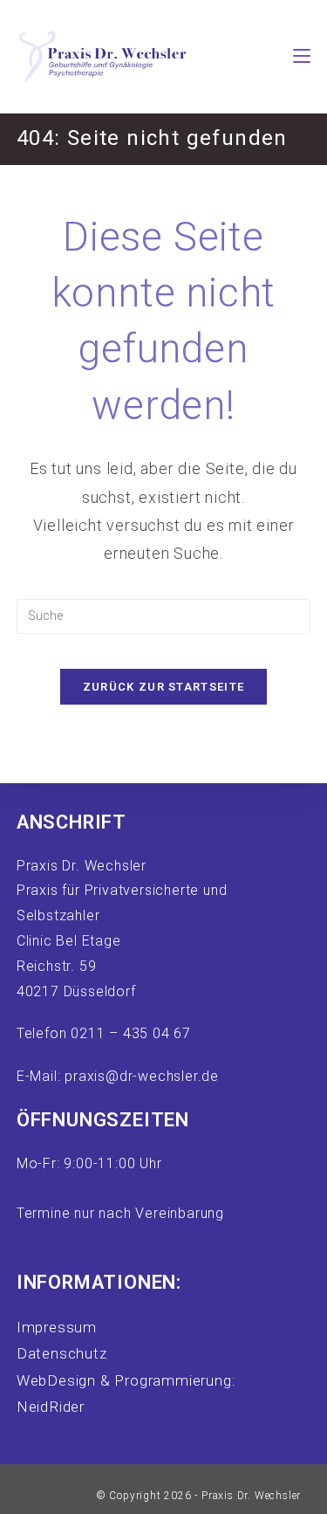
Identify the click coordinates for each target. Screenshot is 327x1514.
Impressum (57, 1327)
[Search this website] (164, 615)
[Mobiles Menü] (301, 56)
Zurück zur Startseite (163, 686)
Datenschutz (62, 1353)
